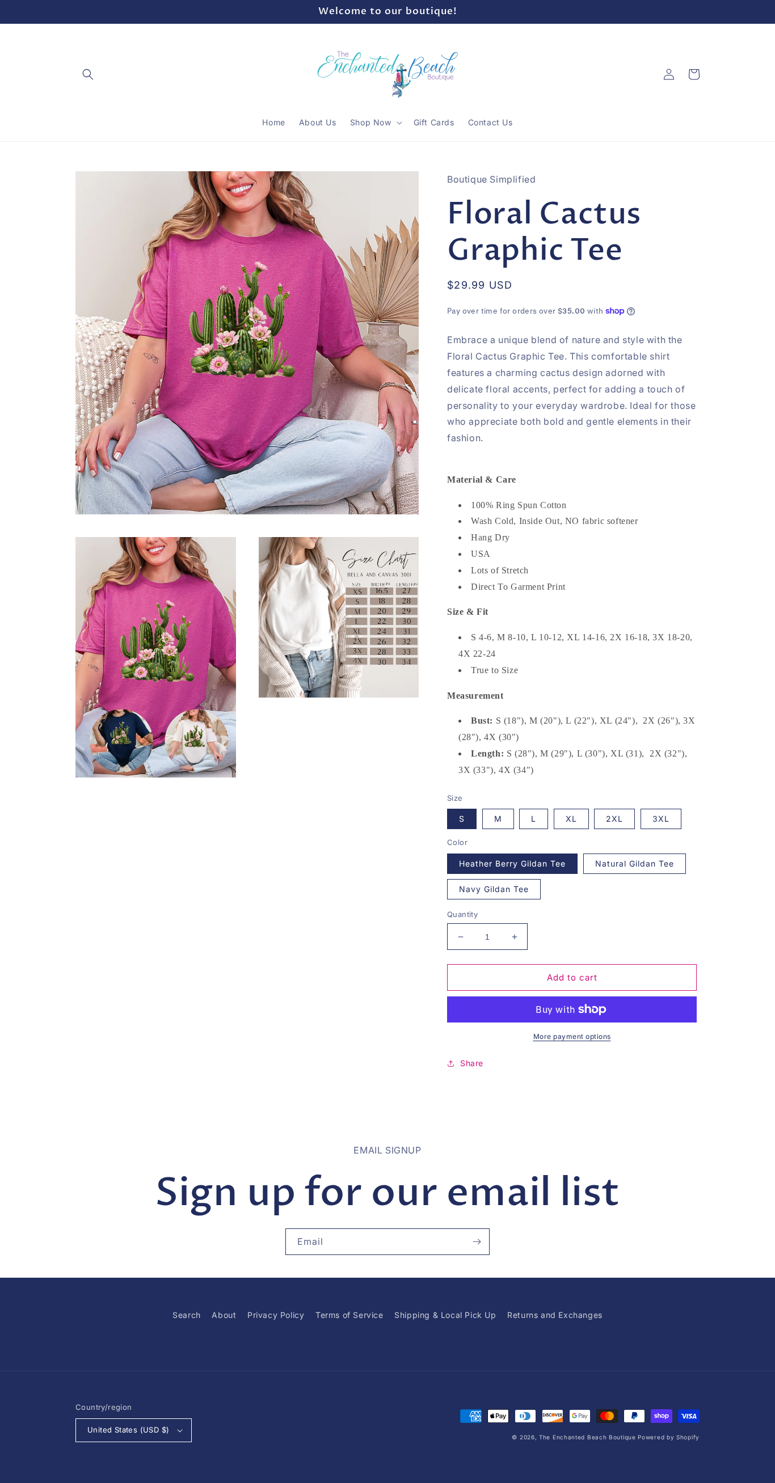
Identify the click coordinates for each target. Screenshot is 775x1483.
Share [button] (471, 1063)
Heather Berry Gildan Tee (512, 863)
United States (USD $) (128, 1429)
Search (186, 1315)
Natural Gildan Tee (634, 863)
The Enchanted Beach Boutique (587, 1437)
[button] (87, 74)
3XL (660, 818)
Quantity (462, 914)
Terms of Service (349, 1315)
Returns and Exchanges (555, 1315)
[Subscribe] (476, 1241)
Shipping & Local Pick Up (445, 1315)
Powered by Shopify (669, 1437)
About (224, 1315)
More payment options (572, 1036)
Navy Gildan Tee (494, 889)
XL (571, 818)
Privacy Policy (275, 1315)
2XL (614, 818)
